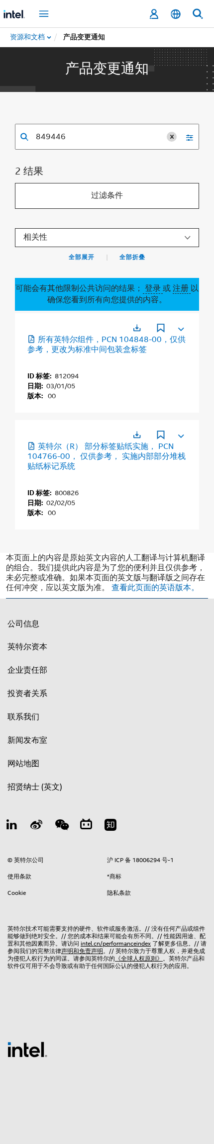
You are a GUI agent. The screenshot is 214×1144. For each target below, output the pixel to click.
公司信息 (23, 624)
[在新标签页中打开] (137, 328)
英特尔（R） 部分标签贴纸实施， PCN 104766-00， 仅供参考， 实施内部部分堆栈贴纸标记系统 (106, 456)
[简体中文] (175, 14)
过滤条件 (107, 195)
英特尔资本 (27, 647)
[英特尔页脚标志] (27, 1049)
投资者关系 (27, 694)
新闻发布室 (27, 740)
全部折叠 (132, 257)
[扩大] (180, 327)
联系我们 (23, 717)
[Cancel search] (172, 137)
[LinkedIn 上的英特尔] (11, 826)
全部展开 (82, 257)
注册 (182, 288)
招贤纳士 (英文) (34, 787)
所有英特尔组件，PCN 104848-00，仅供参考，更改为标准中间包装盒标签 (106, 344)
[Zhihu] (110, 826)
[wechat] (61, 826)
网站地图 (23, 764)
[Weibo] (36, 826)
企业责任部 (27, 670)
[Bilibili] (86, 826)
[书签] (160, 329)
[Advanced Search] (186, 137)
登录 (153, 288)
